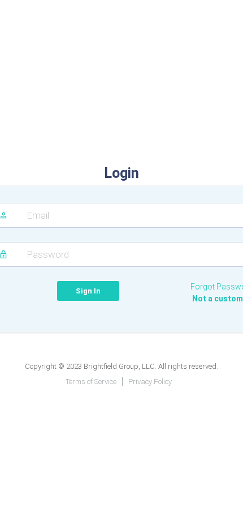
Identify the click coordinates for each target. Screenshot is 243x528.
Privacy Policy (150, 381)
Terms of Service (91, 381)
